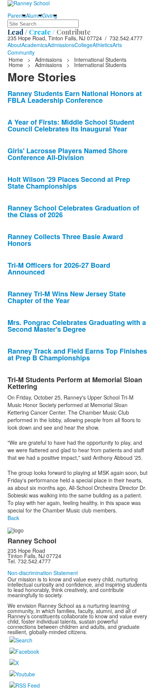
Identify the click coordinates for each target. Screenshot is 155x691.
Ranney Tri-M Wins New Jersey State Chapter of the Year (67, 297)
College (83, 45)
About (14, 45)
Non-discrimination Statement (43, 573)
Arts (117, 45)
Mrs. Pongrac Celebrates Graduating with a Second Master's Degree (77, 325)
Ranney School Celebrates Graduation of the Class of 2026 (73, 211)
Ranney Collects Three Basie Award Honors (65, 240)
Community (21, 52)
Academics (34, 45)
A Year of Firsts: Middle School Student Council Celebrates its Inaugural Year (71, 125)
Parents (17, 15)
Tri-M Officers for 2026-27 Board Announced (59, 268)
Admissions (60, 45)
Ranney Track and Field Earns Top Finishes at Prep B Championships (77, 354)
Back (13, 518)
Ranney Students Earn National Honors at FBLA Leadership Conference (75, 96)
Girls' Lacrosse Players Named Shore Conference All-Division (68, 154)
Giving (49, 15)
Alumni (34, 15)
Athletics (102, 45)
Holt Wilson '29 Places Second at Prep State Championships (69, 182)
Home (16, 59)
